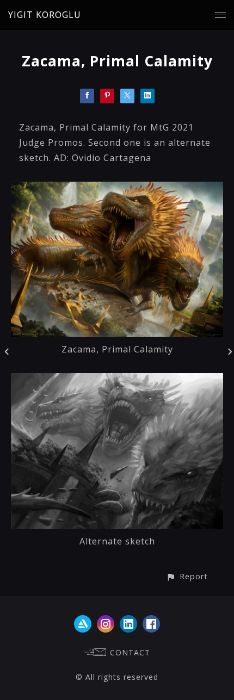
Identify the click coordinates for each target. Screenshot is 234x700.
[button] (187, 576)
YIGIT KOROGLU (44, 15)
